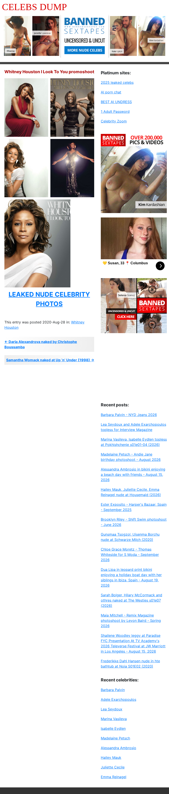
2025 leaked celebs (117, 82)
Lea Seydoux (111, 709)
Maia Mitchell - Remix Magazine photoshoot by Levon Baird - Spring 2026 (131, 620)
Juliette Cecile (113, 767)
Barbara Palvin (113, 690)
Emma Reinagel (113, 777)
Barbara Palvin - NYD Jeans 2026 (129, 415)
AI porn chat (111, 92)
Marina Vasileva (114, 719)
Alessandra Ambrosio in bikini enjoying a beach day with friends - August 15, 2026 (133, 474)
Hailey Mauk (111, 757)
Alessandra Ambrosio (118, 748)
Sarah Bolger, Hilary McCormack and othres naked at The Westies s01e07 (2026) (131, 600)
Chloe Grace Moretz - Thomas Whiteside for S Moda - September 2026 (130, 554)
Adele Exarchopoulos (118, 699)
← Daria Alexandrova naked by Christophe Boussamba (40, 344)
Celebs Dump (34, 7)
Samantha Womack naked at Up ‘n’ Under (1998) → (50, 360)
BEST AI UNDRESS (116, 102)
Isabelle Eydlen (113, 728)
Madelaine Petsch (115, 738)
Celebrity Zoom (114, 121)
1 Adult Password (115, 111)
